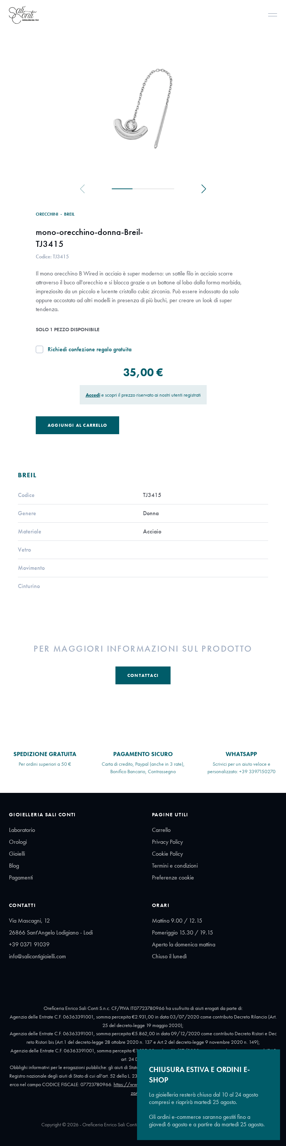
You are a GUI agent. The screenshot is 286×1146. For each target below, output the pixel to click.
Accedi (93, 394)
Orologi (18, 842)
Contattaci (143, 675)
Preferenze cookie (173, 877)
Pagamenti (21, 877)
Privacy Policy (167, 842)
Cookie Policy (167, 854)
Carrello (161, 830)
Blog (14, 865)
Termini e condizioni (175, 865)
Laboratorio (22, 830)
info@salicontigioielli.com (37, 956)
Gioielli (17, 854)
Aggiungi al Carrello (77, 425)
